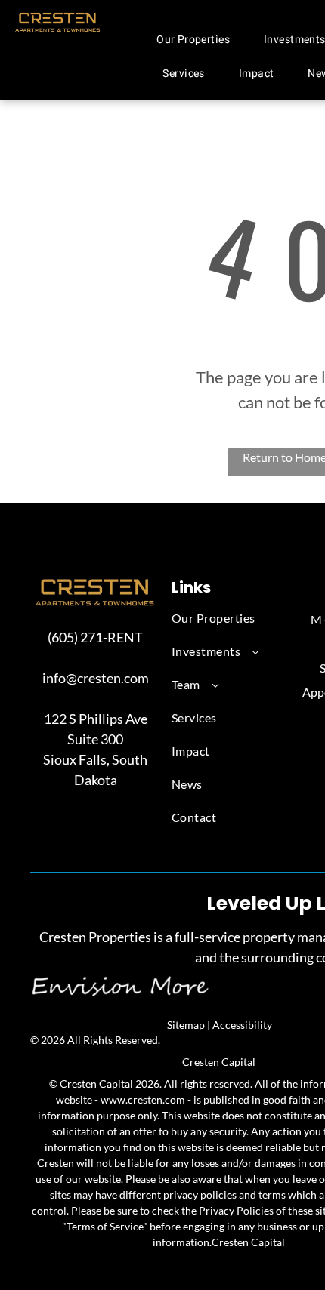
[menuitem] (198, 40)
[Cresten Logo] (57, 19)
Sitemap (186, 1024)
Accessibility (242, 1024)
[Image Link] (95, 584)
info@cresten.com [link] (95, 678)
